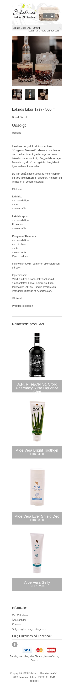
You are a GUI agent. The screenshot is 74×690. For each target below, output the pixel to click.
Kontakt (16, 624)
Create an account (49, 30)
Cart (46, 16)
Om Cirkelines (20, 615)
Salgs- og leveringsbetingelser (29, 629)
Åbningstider (19, 619)
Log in (31, 30)
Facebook (15, 644)
